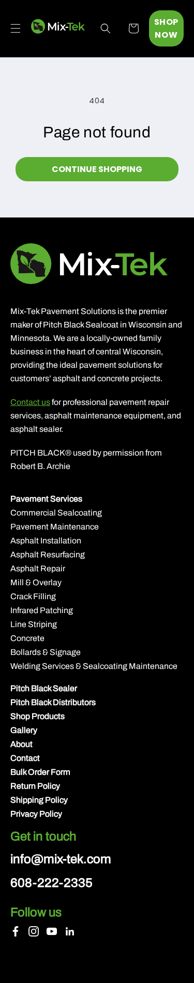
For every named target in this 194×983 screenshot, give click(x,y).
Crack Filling (33, 596)
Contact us (30, 402)
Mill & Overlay (36, 582)
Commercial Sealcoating (56, 512)
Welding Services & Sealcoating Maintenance (93, 666)
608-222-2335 (51, 883)
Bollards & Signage (45, 652)
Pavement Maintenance (54, 526)
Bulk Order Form (40, 772)
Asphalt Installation (45, 540)
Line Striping (33, 624)
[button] (15, 28)
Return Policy (35, 786)
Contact (25, 758)
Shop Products (37, 716)
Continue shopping (97, 169)
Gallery (23, 730)
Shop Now (166, 28)
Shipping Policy (39, 799)
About (21, 744)
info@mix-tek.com (60, 859)
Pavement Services (46, 498)
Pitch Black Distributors (53, 702)
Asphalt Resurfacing (47, 554)
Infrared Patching (41, 610)
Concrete (27, 638)
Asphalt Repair (37, 568)
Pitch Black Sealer (43, 688)
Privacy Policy (36, 813)
